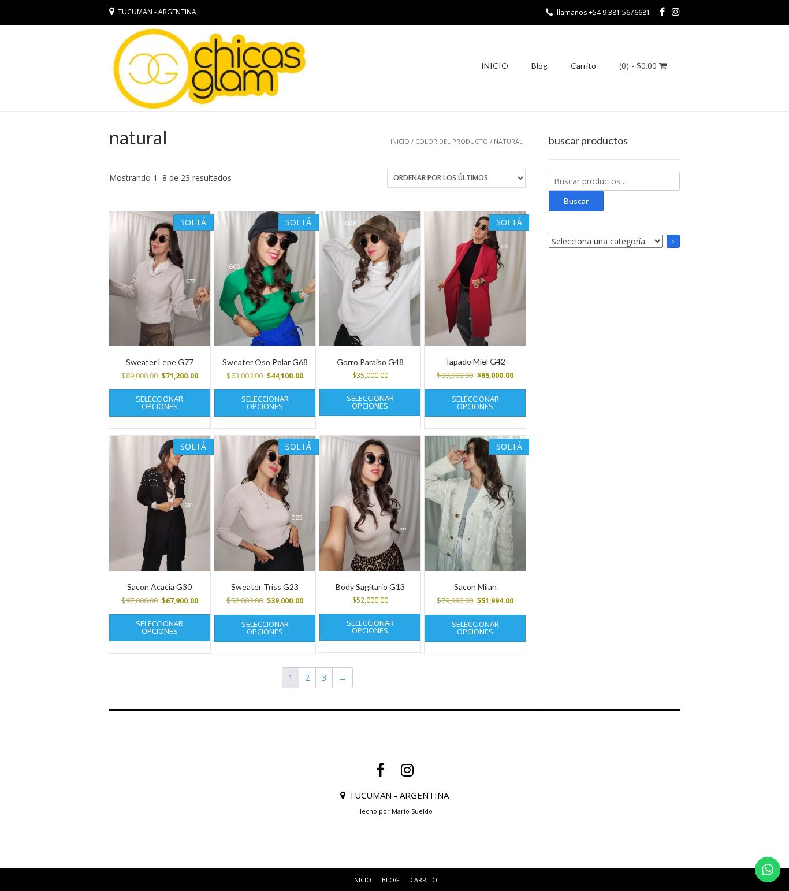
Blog (539, 65)
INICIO (494, 65)
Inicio (400, 141)
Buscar (576, 201)
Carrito (583, 65)
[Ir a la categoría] (673, 241)
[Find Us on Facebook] (662, 11)
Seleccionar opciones (159, 402)
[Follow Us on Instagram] (676, 11)
